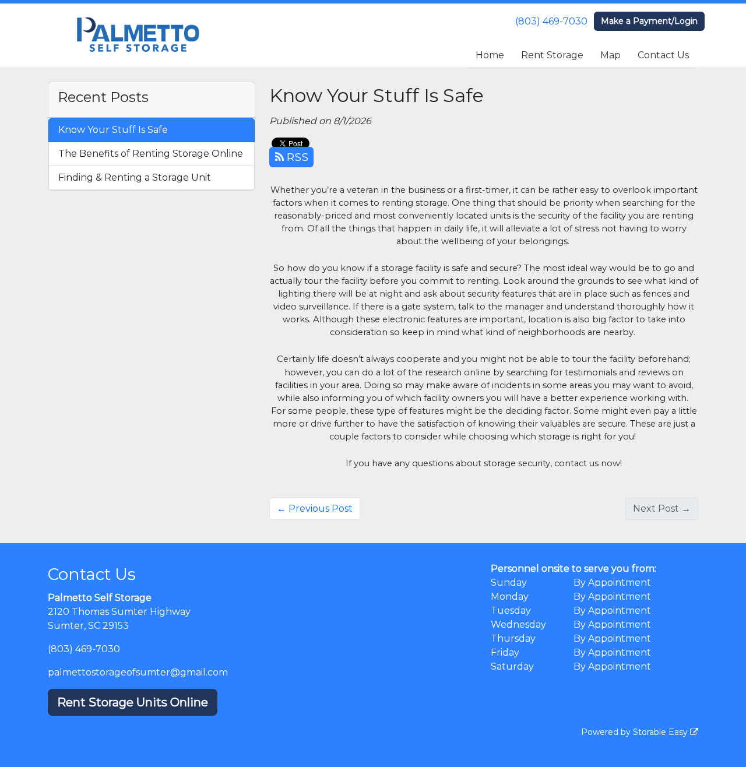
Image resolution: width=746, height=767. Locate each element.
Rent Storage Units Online (132, 702)
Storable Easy (661, 732)
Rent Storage (552, 55)
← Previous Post (315, 508)
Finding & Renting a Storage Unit (134, 177)
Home (490, 55)
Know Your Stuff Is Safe (113, 129)
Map (610, 55)
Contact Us (663, 55)
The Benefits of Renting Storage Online (150, 153)
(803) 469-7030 (551, 21)
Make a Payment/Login (649, 21)
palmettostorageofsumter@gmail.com (138, 672)
